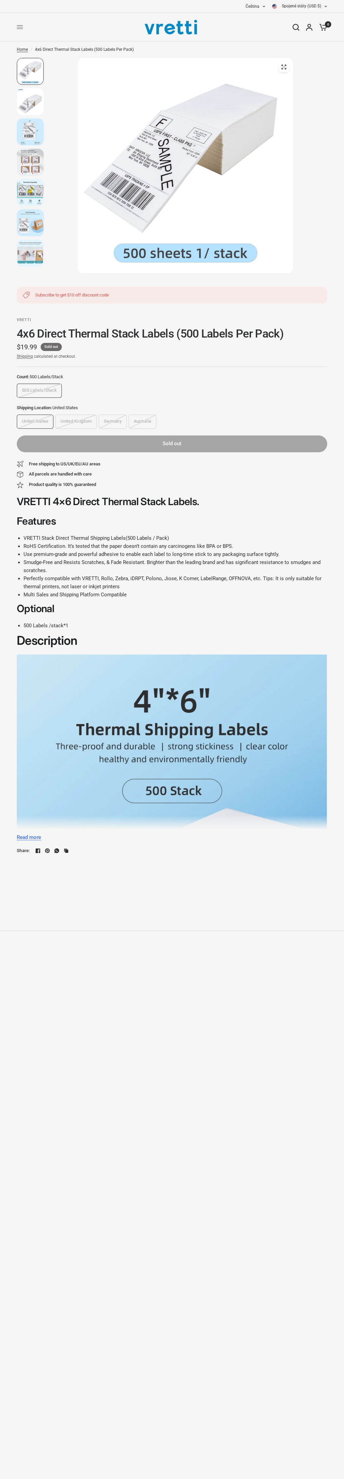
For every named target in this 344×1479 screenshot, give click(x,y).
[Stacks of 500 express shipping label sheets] (185, 165)
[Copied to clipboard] (66, 851)
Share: (23, 850)
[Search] (296, 27)
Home (22, 49)
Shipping (25, 356)
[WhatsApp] (57, 851)
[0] (321, 27)
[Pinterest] (47, 851)
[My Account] (309, 27)
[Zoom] (284, 67)
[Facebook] (38, 851)
